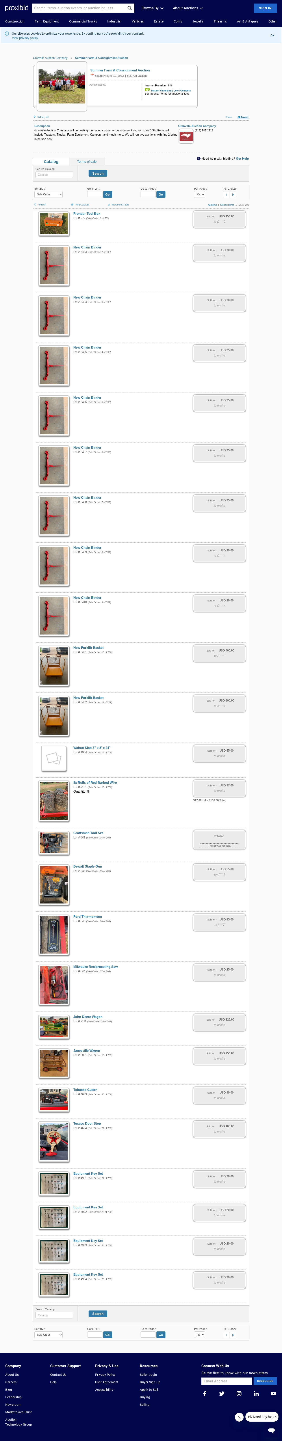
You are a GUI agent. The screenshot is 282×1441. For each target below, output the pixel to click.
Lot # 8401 (80, 652)
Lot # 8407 (80, 452)
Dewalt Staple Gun (87, 866)
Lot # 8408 (80, 502)
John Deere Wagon (87, 1017)
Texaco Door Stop (87, 1123)
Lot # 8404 (80, 302)
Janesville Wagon (86, 1050)
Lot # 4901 (80, 1178)
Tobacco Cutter (85, 1090)
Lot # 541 (79, 837)
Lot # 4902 (80, 1211)
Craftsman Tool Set (88, 833)
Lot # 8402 (80, 702)
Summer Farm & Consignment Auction (101, 58)
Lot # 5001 (80, 1055)
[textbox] (54, 175)
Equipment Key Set (88, 1173)
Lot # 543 (79, 921)
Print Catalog (82, 203)
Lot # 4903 (80, 1245)
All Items (212, 204)
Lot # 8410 (80, 602)
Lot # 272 (79, 218)
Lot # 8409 (80, 552)
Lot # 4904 (80, 1279)
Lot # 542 (79, 871)
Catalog (51, 161)
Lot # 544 (79, 971)
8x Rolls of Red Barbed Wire (95, 782)
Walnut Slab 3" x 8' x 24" (92, 748)
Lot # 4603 (80, 1094)
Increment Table (120, 204)
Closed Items (227, 204)
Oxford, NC (42, 117)
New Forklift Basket (88, 648)
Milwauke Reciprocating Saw (95, 967)
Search (98, 173)
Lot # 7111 (79, 1021)
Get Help (242, 158)
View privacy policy (25, 38)
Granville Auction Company (50, 58)
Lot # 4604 (80, 1128)
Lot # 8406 (80, 402)
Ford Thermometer (87, 916)
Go (107, 194)
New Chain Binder (87, 247)
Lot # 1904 (80, 752)
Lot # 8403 (80, 252)
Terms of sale (86, 161)
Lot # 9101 (80, 787)
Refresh (41, 204)
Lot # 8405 (80, 352)
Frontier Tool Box (86, 213)
